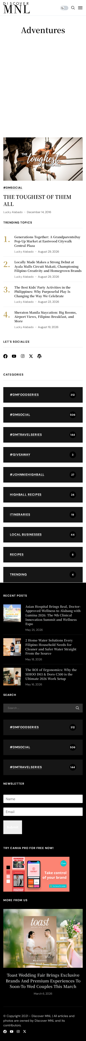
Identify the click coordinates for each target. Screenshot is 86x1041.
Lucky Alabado (13, 212)
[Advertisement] (43, 92)
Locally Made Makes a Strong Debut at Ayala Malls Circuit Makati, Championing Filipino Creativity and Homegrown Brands (48, 266)
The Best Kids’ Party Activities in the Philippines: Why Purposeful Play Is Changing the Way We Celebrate (42, 291)
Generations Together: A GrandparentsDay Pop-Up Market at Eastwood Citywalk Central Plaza (47, 241)
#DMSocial (12, 188)
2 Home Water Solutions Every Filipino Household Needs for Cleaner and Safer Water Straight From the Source (50, 646)
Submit (13, 827)
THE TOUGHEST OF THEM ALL (37, 200)
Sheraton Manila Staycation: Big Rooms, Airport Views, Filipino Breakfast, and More (45, 316)
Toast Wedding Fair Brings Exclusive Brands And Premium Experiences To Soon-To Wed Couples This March (43, 980)
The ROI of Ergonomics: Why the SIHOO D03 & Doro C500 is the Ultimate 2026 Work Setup (51, 674)
